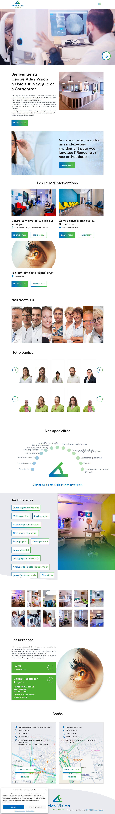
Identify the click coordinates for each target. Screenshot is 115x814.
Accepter (13, 807)
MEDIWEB (88, 810)
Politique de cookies (20, 811)
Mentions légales (30, 811)
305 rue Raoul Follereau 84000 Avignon (24, 696)
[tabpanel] (86, 531)
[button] (45, 790)
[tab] (26, 508)
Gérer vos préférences (35, 807)
